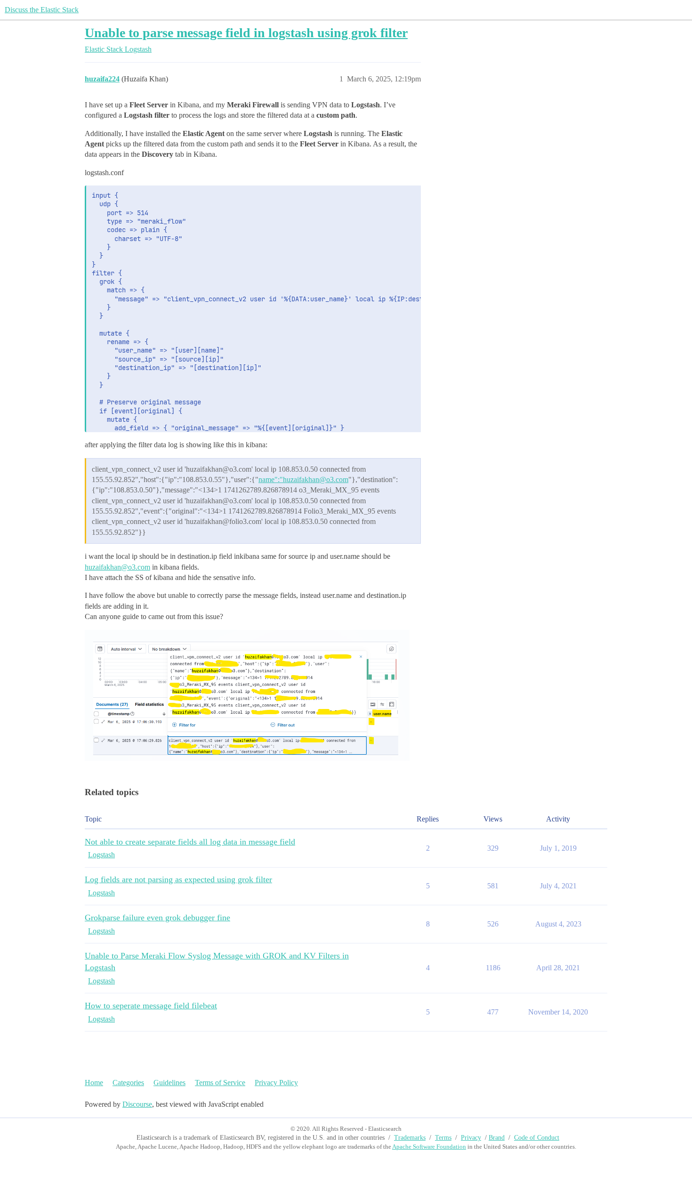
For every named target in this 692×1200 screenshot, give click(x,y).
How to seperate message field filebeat (151, 1005)
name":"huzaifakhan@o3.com (303, 479)
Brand (497, 1137)
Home (94, 1083)
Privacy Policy (276, 1083)
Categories (128, 1083)
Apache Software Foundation (429, 1146)
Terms (443, 1137)
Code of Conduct (536, 1137)
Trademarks (410, 1137)
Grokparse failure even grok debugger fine (157, 917)
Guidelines (169, 1083)
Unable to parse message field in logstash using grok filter (246, 32)
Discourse (137, 1104)
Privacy (471, 1137)
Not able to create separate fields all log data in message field (190, 841)
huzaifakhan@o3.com (117, 567)
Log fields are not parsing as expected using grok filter (178, 879)
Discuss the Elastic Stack (42, 10)
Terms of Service (220, 1083)
